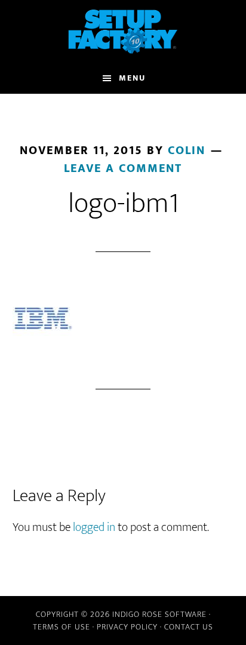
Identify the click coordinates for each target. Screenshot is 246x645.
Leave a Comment (123, 168)
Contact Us (188, 627)
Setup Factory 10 (123, 31)
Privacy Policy (127, 627)
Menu (132, 78)
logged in (94, 527)
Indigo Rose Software (159, 614)
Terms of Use (61, 627)
